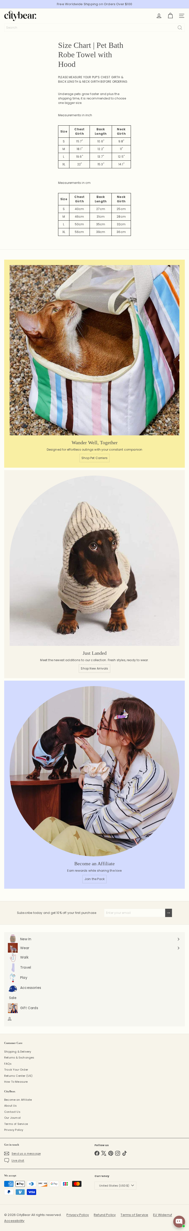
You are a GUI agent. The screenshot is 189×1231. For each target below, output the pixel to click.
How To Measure (16, 1082)
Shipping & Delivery (17, 1052)
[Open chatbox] (179, 1222)
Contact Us (12, 1112)
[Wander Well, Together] (94, 350)
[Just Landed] (94, 561)
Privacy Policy (13, 1130)
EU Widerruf (162, 1214)
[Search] (180, 27)
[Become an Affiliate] (94, 771)
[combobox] (94, 27)
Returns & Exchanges (19, 1057)
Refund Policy (105, 1214)
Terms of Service (16, 1124)
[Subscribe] (168, 913)
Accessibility (14, 1220)
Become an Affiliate (18, 1100)
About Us (10, 1106)
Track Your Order (16, 1070)
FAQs (8, 1064)
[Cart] (170, 16)
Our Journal (12, 1118)
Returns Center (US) (18, 1076)
